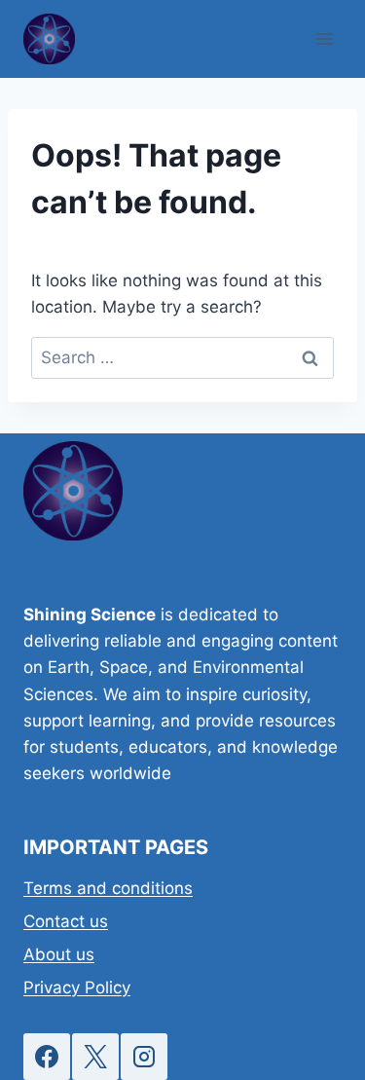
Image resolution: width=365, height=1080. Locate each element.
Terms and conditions (108, 888)
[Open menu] (324, 38)
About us (58, 954)
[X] (95, 1056)
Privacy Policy (76, 987)
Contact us (65, 921)
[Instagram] (144, 1056)
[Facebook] (46, 1056)
